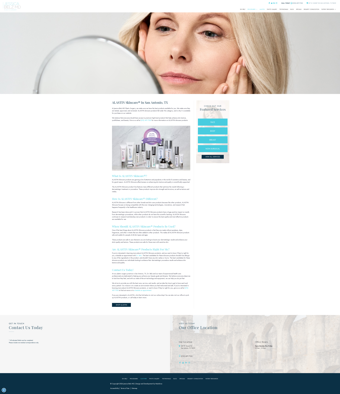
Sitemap (134, 388)
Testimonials (166, 379)
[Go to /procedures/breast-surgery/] (213, 139)
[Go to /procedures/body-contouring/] (213, 130)
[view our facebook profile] (269, 3)
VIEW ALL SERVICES (212, 157)
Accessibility (114, 388)
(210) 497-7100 (297, 3)
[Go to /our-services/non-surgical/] (213, 148)
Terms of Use (125, 388)
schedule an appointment (142, 290)
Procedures (134, 379)
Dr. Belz (139, 255)
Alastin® (143, 379)
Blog (175, 379)
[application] (256, 9)
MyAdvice (158, 384)
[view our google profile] (271, 3)
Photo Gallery (154, 379)
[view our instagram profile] (276, 3)
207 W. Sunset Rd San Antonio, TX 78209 (188, 347)
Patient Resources (212, 379)
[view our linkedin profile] (274, 3)
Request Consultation (195, 379)
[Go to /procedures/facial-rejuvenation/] (213, 122)
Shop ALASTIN (121, 305)
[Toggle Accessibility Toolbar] (4, 390)
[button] (121, 305)
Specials (182, 379)
